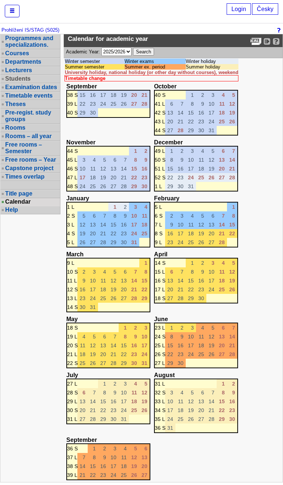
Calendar (18, 201)
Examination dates (31, 87)
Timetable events (29, 95)
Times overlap (25, 176)
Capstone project (29, 168)
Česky (265, 9)
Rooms (15, 127)
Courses (17, 53)
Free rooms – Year (30, 160)
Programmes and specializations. (29, 41)
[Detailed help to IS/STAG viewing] (276, 41)
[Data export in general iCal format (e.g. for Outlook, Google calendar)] (256, 41)
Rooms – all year (28, 136)
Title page (18, 193)
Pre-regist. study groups (28, 115)
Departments (23, 62)
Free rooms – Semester (23, 147)
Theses (15, 104)
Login (238, 9)
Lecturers (18, 70)
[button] (12, 11)
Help (11, 210)
